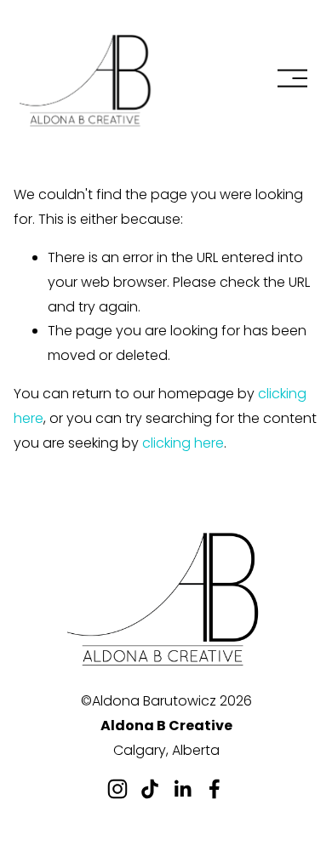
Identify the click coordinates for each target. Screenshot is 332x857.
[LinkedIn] (182, 789)
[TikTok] (150, 789)
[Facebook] (214, 789)
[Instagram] (117, 789)
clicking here (183, 443)
